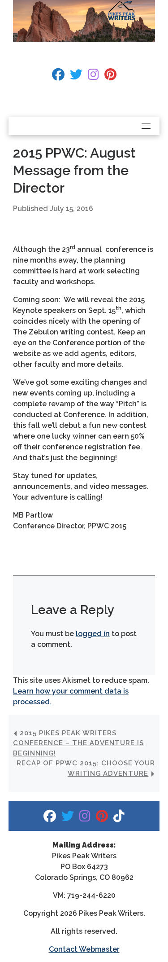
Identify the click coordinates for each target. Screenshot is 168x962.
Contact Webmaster (84, 949)
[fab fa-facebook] (58, 76)
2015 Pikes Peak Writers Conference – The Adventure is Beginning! (78, 743)
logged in (93, 633)
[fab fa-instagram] (93, 76)
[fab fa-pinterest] (110, 76)
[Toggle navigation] (146, 126)
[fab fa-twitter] (76, 76)
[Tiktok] (119, 818)
